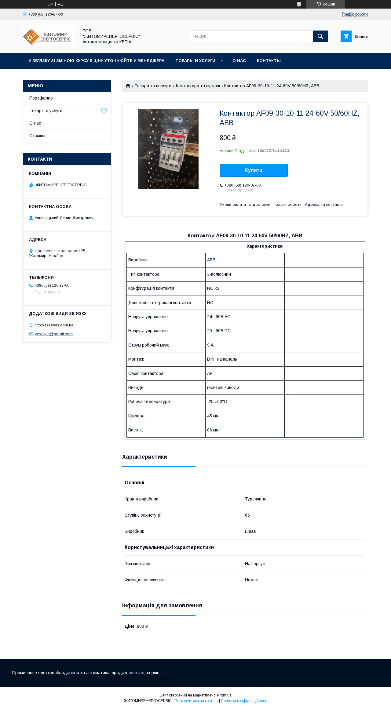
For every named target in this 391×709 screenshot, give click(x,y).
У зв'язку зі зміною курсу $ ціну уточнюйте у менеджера (96, 60)
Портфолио (41, 98)
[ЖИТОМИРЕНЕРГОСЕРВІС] (49, 44)
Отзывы (37, 135)
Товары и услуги (195, 60)
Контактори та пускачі (198, 85)
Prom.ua (224, 695)
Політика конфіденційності (244, 701)
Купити (253, 170)
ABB (211, 259)
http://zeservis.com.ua (54, 325)
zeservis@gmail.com (54, 334)
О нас (239, 60)
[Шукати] (320, 36)
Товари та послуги (152, 85)
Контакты (269, 60)
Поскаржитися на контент (196, 701)
